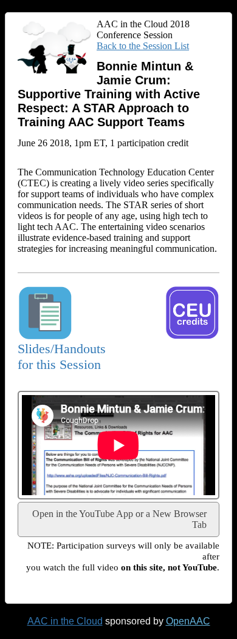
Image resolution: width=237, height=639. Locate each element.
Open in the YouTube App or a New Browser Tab (119, 519)
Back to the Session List (143, 46)
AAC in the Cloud (65, 621)
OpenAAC (188, 621)
